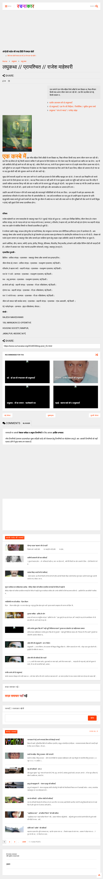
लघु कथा (23, 61)
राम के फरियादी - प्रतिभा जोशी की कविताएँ (40, 798)
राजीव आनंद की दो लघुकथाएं (13, 672)
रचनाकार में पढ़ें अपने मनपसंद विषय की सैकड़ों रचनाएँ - (43, 740)
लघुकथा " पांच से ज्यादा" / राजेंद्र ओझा (63, 110)
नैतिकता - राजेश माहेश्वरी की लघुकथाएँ (69, 378)
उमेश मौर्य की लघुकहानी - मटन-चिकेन (38, 643)
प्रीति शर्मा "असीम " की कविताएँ (36, 828)
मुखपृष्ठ (8, 864)
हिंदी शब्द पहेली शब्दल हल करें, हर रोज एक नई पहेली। (22, 56)
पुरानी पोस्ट (95, 415)
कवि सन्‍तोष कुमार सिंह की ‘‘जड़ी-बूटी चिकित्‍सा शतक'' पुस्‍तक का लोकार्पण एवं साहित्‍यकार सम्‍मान (56, 628)
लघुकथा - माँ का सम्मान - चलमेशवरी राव (21, 403)
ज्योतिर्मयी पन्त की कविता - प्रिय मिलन (16, 602)
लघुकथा (14, 61)
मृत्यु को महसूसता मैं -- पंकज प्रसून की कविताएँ (41, 784)
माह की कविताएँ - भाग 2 (34, 769)
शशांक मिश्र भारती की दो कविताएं (37, 572)
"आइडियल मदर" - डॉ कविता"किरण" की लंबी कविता (43, 813)
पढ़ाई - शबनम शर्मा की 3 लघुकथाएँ (67, 403)
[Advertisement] (51, 28)
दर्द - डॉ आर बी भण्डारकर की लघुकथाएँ (21, 378)
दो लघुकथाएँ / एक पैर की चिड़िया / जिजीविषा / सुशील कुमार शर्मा (72, 106)
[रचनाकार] (26, 7)
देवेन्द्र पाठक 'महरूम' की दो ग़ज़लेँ (37, 546)
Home (5, 61)
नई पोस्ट (7, 415)
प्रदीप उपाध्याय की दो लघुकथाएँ (60, 102)
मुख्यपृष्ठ (51, 415)
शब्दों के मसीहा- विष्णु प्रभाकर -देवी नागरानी (40, 754)
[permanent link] (9, 81)
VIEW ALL (93, 731)
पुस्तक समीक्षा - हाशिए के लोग (36, 614)
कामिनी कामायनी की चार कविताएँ (37, 558)
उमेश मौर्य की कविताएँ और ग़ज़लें (36, 658)
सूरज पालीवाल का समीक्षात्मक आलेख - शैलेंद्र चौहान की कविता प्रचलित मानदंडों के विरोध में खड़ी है (35, 587)
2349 (24, 842)
